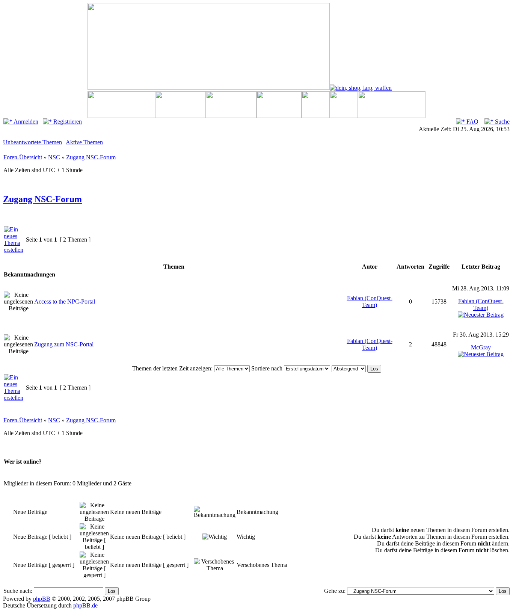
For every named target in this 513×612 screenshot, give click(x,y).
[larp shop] (361, 88)
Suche (501, 121)
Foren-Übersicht (22, 157)
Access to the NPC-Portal (64, 301)
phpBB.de (85, 605)
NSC (54, 157)
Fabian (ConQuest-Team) (369, 301)
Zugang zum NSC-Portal (64, 344)
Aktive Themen (84, 142)
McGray (481, 347)
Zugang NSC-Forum (91, 157)
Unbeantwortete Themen (32, 142)
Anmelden (25, 121)
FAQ (471, 121)
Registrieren (67, 121)
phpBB (41, 598)
